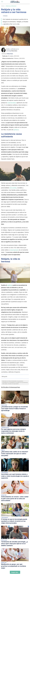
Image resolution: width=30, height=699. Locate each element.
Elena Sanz (14, 50)
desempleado (14, 250)
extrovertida (13, 188)
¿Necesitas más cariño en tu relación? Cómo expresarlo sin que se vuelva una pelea (14, 453)
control (9, 285)
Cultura (3, 6)
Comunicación (5, 427)
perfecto (16, 129)
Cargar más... (15, 572)
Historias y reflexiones (11, 6)
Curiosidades (4, 472)
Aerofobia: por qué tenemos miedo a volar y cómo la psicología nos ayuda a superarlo (15, 476)
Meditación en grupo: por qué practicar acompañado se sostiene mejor (13, 566)
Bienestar (3, 495)
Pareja (3, 450)
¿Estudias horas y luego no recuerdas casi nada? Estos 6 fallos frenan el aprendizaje (14, 408)
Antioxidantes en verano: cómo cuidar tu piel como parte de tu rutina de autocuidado (15, 498)
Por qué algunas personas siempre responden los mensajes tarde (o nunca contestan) (13, 431)
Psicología (4, 405)
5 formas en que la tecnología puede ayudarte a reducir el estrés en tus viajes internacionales (14, 521)
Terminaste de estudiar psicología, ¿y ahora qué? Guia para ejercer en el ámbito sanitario (14, 543)
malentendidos (11, 102)
